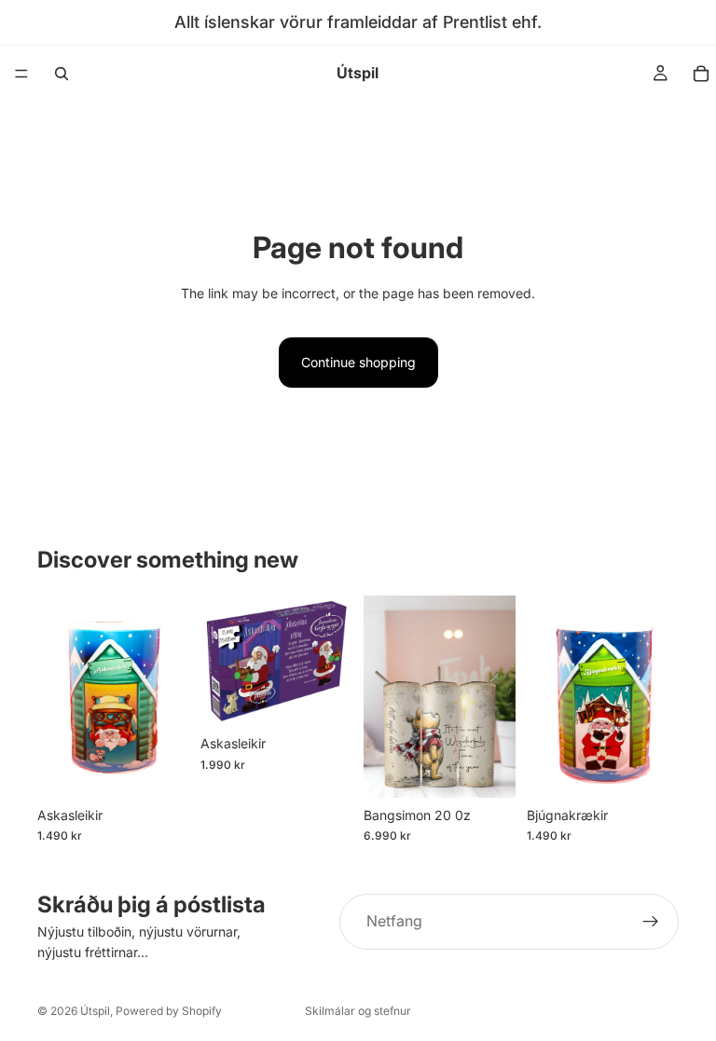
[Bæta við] (160, 769)
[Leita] (61, 73)
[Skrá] (650, 921)
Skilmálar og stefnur (358, 1011)
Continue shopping (358, 362)
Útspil (95, 1011)
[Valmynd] (21, 73)
